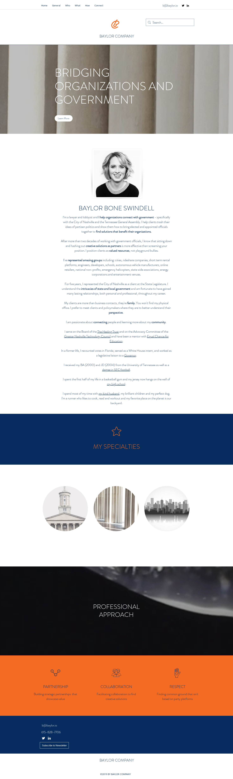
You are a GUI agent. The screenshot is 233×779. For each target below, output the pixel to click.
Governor (130, 355)
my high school (116, 384)
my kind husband (109, 393)
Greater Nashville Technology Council (87, 336)
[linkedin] (187, 5)
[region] (116, 508)
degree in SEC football (116, 369)
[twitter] (183, 5)
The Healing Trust (108, 331)
